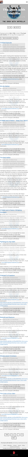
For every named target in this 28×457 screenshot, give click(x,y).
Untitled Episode (6, 43)
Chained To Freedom (7, 275)
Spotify (18, 27)
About (4, 445)
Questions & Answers (14, 446)
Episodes (9, 445)
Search (19, 445)
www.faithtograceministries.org (10, 79)
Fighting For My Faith (7, 242)
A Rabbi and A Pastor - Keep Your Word (13, 120)
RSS (10, 27)
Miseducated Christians (8, 356)
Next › (14, 437)
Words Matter (5, 86)
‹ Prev (6, 434)
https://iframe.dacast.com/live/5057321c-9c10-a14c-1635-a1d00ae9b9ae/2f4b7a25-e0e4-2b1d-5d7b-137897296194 (14, 304)
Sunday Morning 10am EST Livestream (11, 448)
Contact (15, 445)
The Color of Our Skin (7, 393)
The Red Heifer (5, 157)
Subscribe (24, 448)
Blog (23, 445)
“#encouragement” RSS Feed (9, 38)
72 (22, 434)
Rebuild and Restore (7, 317)
